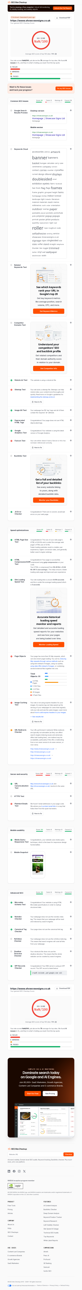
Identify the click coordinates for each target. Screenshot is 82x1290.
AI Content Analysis (50, 1205)
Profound (47, 1259)
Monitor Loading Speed (48, 644)
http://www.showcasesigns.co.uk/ (42, 749)
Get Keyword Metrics (48, 311)
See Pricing (50, 1093)
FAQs (9, 1228)
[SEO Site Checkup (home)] (17, 2)
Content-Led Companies (16, 1252)
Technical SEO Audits (51, 1233)
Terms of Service (42, 1285)
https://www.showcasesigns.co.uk (30, 20)
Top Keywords (49, 1236)
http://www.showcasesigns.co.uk (41, 784)
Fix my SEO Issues (64, 88)
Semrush (47, 1267)
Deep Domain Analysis (51, 1213)
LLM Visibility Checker (51, 1225)
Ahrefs (46, 1252)
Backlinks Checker (50, 1209)
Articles (10, 1213)
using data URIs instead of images (42, 666)
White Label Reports (51, 1240)
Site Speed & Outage (51, 1229)
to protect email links (48, 806)
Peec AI (46, 1255)
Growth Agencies (14, 1259)
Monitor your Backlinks (48, 500)
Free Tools (11, 1205)
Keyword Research (50, 1221)
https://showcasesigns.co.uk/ (40, 758)
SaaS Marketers (13, 1263)
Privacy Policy (54, 1285)
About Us (11, 1224)
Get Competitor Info (48, 368)
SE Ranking (47, 1263)
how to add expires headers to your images (50, 712)
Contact (10, 1236)
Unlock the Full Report (62, 8)
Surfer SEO (47, 1271)
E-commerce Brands (15, 1255)
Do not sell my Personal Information (23, 1285)
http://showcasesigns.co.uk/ (40, 752)
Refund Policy (64, 1285)
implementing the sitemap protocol (42, 397)
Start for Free (32, 1093)
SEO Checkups (13, 1232)
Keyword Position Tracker (53, 1217)
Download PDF (64, 18)
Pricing (10, 1209)
